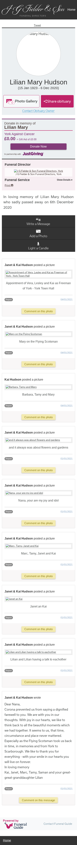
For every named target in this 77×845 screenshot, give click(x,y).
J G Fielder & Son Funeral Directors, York (38, 174)
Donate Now (38, 146)
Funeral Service (17, 180)
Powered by (11, 820)
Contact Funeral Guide (58, 823)
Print (8, 185)
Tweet (37, 25)
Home (71, 9)
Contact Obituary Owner (38, 111)
